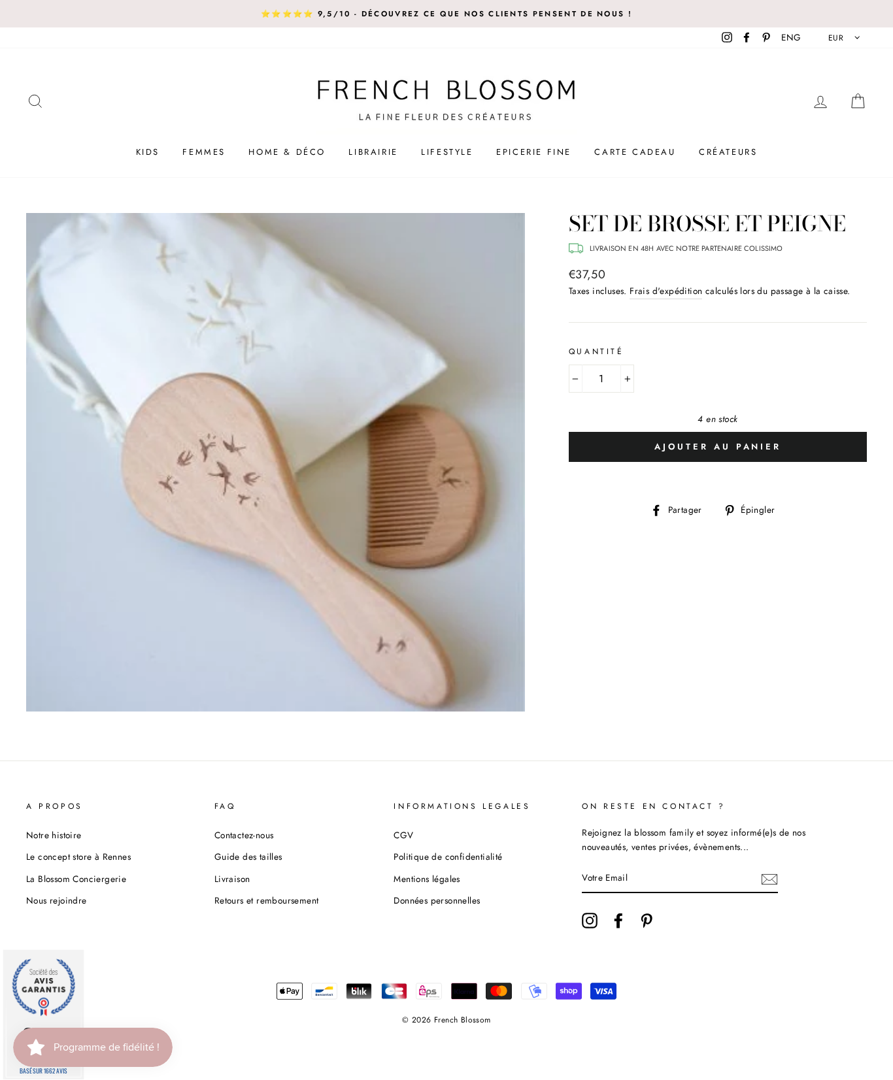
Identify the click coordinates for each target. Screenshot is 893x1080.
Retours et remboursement (266, 900)
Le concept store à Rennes (78, 856)
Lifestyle (447, 152)
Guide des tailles (248, 856)
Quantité (596, 351)
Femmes (204, 152)
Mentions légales (427, 878)
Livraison (232, 878)
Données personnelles (437, 900)
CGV (403, 835)
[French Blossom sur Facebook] (618, 920)
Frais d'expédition (666, 290)
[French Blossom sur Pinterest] (646, 920)
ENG (791, 37)
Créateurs (728, 152)
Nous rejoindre (56, 900)
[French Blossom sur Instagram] (590, 920)
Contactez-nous (244, 835)
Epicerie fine (533, 152)
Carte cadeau (634, 152)
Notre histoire (54, 835)
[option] (446, 14)
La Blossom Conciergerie (76, 878)
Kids (148, 152)
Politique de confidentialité (448, 856)
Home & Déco (287, 152)
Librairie (372, 152)
